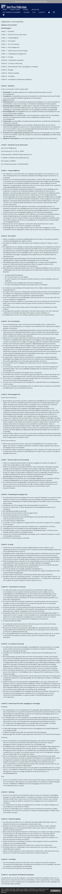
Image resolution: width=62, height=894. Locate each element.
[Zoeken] (54, 12)
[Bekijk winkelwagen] (3, 15)
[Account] (49, 12)
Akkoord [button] (55, 890)
